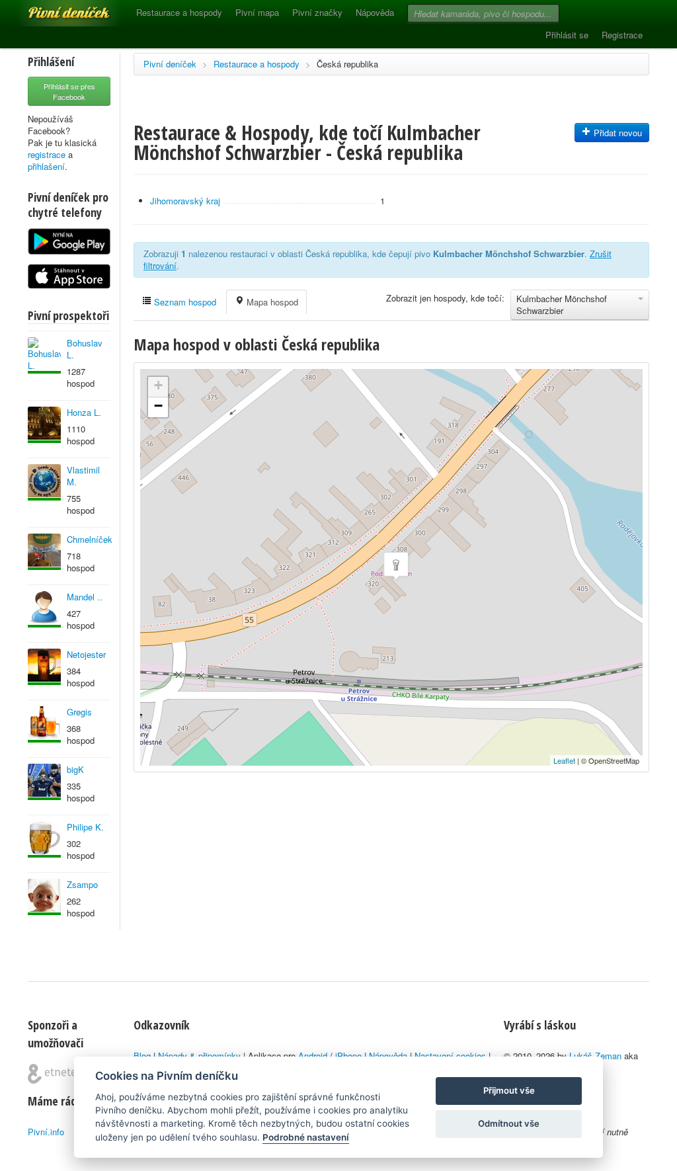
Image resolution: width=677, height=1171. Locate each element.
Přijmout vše (509, 1090)
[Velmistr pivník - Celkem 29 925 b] (44, 897)
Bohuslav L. (84, 349)
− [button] (158, 405)
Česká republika (347, 64)
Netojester (86, 654)
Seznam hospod (183, 302)
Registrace (622, 34)
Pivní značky (317, 12)
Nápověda (375, 12)
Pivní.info (46, 1131)
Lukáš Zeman (595, 1055)
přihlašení (46, 166)
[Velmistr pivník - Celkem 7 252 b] (44, 839)
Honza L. (84, 412)
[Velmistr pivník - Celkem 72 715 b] (44, 782)
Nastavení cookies (450, 1055)
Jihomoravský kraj (185, 200)
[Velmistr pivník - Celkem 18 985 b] (44, 667)
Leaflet (564, 760)
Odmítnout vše (508, 1123)
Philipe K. (85, 827)
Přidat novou (616, 132)
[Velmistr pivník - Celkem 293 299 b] (44, 552)
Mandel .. (84, 596)
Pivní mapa (257, 12)
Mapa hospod (271, 302)
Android (312, 1055)
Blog (142, 1055)
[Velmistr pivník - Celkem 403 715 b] (44, 482)
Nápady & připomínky (199, 1055)
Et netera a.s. (57, 1074)
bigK (75, 769)
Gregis (79, 712)
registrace (46, 154)
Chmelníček (89, 539)
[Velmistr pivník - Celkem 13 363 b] (44, 425)
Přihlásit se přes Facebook (69, 91)
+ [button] (158, 385)
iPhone (348, 1055)
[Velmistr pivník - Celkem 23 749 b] (44, 609)
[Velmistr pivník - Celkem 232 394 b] (44, 724)
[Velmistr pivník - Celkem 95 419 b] (44, 355)
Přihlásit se (566, 34)
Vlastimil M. (83, 476)
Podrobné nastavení (305, 1137)
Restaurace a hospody (179, 12)
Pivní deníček (54, 8)
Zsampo (82, 884)
